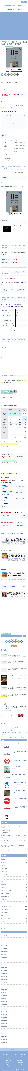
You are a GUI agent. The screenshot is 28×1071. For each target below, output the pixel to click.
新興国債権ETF (15, 912)
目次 (12, 140)
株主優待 (4, 636)
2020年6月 (4, 973)
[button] (26, 851)
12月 (18, 126)
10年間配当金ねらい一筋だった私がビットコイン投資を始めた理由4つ (14, 841)
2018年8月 (4, 1042)
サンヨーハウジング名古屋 (17, 636)
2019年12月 (4, 992)
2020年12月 (4, 954)
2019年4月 (4, 1017)
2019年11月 (4, 995)
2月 (8, 121)
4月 (17, 121)
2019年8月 (4, 1004)
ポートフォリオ (14, 893)
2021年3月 (4, 945)
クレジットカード (15, 890)
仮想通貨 (7, 1066)
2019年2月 (4, 1023)
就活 (14, 921)
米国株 (15, 877)
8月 (17, 123)
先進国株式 (15, 909)
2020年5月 (4, 976)
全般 (15, 865)
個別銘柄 (14, 899)
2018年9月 (4, 1039)
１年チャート (8, 157)
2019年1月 (4, 1026)
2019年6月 (4, 1011)
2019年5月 (4, 1014)
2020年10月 (4, 960)
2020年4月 (4, 979)
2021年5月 (4, 942)
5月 (3, 123)
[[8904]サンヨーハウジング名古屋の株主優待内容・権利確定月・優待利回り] (8, 74)
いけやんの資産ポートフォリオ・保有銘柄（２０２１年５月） (14, 836)
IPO (14, 915)
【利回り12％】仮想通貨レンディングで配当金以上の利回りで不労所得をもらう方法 (14, 846)
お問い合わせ (20, 1066)
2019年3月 (4, 1020)
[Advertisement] (14, 26)
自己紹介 (14, 859)
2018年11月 (4, 1033)
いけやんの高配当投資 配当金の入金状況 (13, 525)
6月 (8, 123)
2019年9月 (4, 1001)
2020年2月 (4, 986)
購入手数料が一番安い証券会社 (10, 160)
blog (7, 1056)
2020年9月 (4, 964)
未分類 (14, 928)
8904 (25, 636)
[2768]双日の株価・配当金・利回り (19, 814)
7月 (13, 123)
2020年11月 (4, 957)
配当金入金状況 (14, 896)
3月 (13, 121)
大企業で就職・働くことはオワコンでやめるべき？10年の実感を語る (14, 831)
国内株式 (15, 903)
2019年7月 (4, 1007)
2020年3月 (4, 982)
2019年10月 (4, 998)
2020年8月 (4, 967)
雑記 (14, 924)
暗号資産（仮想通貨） (14, 918)
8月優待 (8, 636)
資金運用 (14, 884)
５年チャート (8, 158)
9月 (3, 126)
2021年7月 (4, 935)
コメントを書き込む (14, 727)
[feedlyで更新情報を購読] (12, 646)
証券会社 (15, 871)
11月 (13, 126)
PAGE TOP (14, 1049)
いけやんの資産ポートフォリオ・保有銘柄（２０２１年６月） (14, 827)
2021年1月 (4, 951)
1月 (3, 121)
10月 (8, 126)
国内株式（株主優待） (6, 633)
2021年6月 (4, 939)
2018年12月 (4, 1029)
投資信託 (15, 874)
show (5, 135)
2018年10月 (4, 1036)
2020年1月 (4, 989)
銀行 (15, 887)
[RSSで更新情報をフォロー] (15, 646)
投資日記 (14, 881)
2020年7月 (4, 970)
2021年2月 (4, 948)
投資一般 (14, 862)
